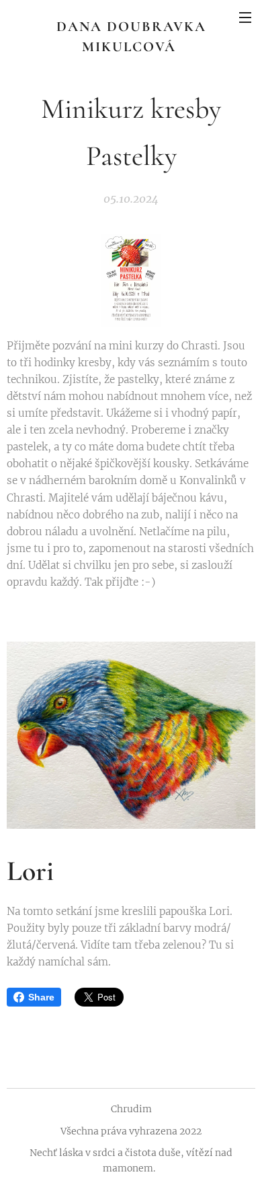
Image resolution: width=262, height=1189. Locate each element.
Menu (245, 16)
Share (41, 997)
